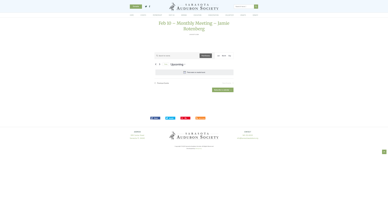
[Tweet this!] (170, 118)
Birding (184, 15)
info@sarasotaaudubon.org (247, 138)
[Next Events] (160, 64)
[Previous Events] (156, 64)
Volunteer (229, 15)
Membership (157, 15)
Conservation (213, 15)
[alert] (194, 72)
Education (197, 15)
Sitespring (198, 148)
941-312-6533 (248, 135)
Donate (136, 6)
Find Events (206, 56)
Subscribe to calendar (221, 90)
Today (165, 64)
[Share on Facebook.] (155, 118)
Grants (243, 15)
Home (132, 15)
